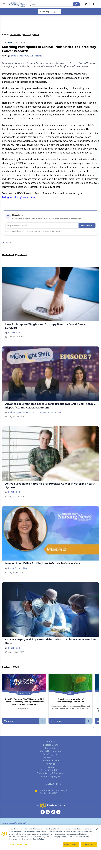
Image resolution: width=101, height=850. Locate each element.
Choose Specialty (47, 11)
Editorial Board (50, 744)
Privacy (50, 766)
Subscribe (85, 225)
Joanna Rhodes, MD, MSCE (51, 412)
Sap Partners (15, 34)
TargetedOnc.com (50, 760)
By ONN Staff (14, 332)
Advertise (50, 763)
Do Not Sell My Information (50, 773)
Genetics (7, 242)
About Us (50, 741)
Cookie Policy (38, 839)
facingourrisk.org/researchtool (19, 197)
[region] (50, 837)
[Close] (97, 829)
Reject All (89, 844)
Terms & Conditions (50, 770)
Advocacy (27, 34)
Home (5, 34)
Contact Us (50, 748)
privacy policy (55, 231)
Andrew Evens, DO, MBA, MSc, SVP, (23, 412)
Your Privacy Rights (50, 776)
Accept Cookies (70, 844)
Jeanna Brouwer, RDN (17, 568)
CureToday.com (50, 754)
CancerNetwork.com (50, 751)
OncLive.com (50, 757)
